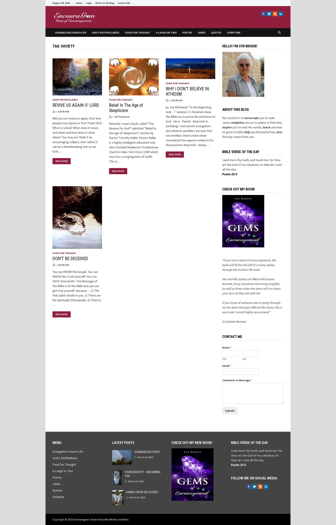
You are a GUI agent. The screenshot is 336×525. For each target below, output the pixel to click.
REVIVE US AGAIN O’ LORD (75, 105)
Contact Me (124, 3)
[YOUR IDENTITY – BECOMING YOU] (117, 472)
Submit (230, 411)
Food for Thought (137, 32)
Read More (61, 161)
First (224, 358)
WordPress (110, 519)
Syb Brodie (63, 111)
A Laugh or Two (166, 32)
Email (226, 365)
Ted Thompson (122, 116)
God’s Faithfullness (105, 32)
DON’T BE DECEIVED (70, 258)
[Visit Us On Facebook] (263, 14)
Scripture (233, 32)
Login (89, 3)
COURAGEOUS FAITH (147, 452)
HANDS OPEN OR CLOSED (142, 492)
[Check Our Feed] (275, 14)
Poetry (187, 32)
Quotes (216, 32)
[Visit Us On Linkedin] (281, 14)
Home (79, 3)
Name (227, 347)
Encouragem (119, 15)
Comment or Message (237, 380)
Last (244, 358)
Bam (125, 519)
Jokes (201, 32)
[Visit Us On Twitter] (269, 14)
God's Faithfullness (65, 99)
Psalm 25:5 (229, 174)
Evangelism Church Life (70, 32)
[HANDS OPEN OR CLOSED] (118, 493)
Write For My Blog (104, 3)
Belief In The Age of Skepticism (126, 108)
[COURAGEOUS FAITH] (122, 452)
